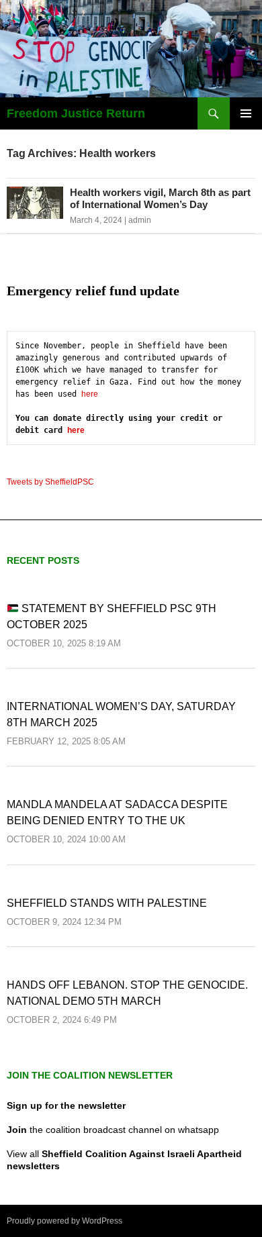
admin (139, 220)
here (89, 394)
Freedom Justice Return (76, 113)
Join (17, 1129)
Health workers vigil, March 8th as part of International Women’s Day (160, 198)
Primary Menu (246, 113)
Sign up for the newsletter (66, 1105)
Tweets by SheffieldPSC (50, 482)
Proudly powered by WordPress (64, 1221)
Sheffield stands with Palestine (107, 903)
